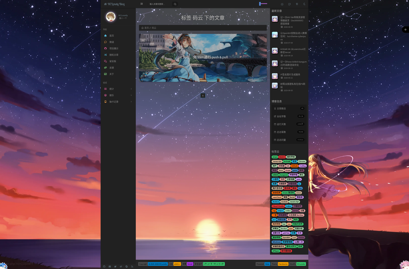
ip (299, 184)
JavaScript (294, 201)
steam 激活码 (288, 192)
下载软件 (297, 206)
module (284, 201)
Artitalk (287, 161)
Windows (276, 242)
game (295, 170)
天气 (290, 219)
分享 (293, 233)
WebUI (282, 157)
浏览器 (282, 166)
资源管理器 (287, 242)
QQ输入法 (298, 242)
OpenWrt (286, 237)
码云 (275, 170)
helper (280, 210)
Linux (298, 192)
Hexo (281, 170)
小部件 (275, 179)
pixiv (299, 179)
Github (294, 166)
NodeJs (276, 201)
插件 (275, 166)
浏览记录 (282, 219)
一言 (275, 215)
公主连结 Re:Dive (296, 215)
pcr (274, 219)
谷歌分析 (276, 233)
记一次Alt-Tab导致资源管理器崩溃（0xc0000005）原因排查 (292, 20)
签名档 (287, 188)
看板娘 (300, 197)
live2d (292, 197)
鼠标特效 (276, 237)
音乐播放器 (286, 251)
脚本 (294, 188)
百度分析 (299, 228)
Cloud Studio (278, 206)
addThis (286, 233)
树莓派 (275, 228)
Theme (301, 237)
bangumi (283, 175)
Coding (303, 166)
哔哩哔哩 (293, 175)
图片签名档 (277, 188)
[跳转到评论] (289, 4)
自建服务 (282, 184)
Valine (288, 206)
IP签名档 (292, 184)
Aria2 (275, 157)
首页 (146, 27)
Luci (294, 237)
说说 (294, 161)
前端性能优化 (278, 246)
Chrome (302, 161)
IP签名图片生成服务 (290, 74)
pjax (291, 228)
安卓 (300, 246)
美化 (301, 175)
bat (284, 224)
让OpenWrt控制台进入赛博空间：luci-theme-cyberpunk (293, 36)
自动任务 (276, 192)
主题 (302, 210)
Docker (284, 228)
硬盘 (285, 197)
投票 (275, 184)
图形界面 (291, 157)
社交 (299, 233)
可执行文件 (297, 224)
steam (287, 170)
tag (274, 210)
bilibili (275, 175)
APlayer (276, 251)
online (288, 210)
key (300, 188)
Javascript (277, 161)
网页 (296, 219)
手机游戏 (282, 215)
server (295, 210)
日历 (283, 179)
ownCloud (277, 197)
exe (289, 224)
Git (288, 166)
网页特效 (276, 224)
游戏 (301, 170)
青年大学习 (291, 246)
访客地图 (290, 179)
